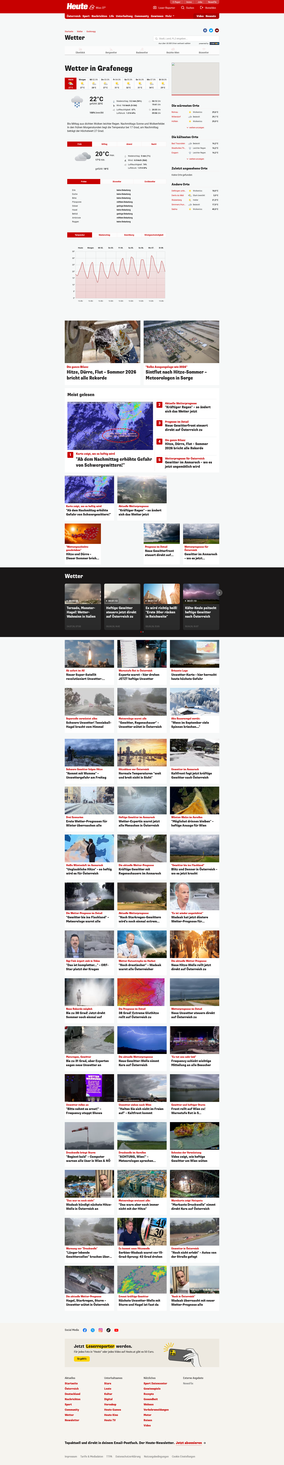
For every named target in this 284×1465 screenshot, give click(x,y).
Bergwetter (111, 52)
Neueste (211, 16)
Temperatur (80, 235)
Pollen (84, 181)
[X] (93, 1330)
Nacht (153, 144)
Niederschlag (104, 235)
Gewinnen (157, 16)
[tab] (141, 632)
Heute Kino (111, 1415)
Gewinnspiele (152, 1388)
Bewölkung (129, 235)
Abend (129, 144)
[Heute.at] (77, 6)
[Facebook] (205, 30)
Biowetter (204, 52)
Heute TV (110, 1420)
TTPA (109, 1456)
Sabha (174, 209)
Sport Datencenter (155, 1383)
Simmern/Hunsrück (180, 204)
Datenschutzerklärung (128, 1456)
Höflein (175, 121)
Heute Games (112, 1409)
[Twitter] (211, 30)
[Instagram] (101, 1330)
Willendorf (176, 117)
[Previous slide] (65, 593)
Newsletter (72, 1420)
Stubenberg (177, 200)
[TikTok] (108, 1330)
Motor (147, 1415)
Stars (107, 1383)
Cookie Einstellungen (183, 1456)
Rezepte (149, 1394)
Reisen (148, 1420)
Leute (107, 1388)
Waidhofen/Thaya (180, 148)
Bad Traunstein (178, 143)
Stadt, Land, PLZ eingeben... (173, 38)
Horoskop (110, 1404)
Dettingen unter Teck (181, 191)
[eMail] (217, 30)
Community (142, 16)
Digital (108, 1399)
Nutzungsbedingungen (156, 1456)
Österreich (74, 16)
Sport (86, 16)
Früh (80, 144)
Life (111, 16)
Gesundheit (151, 1399)
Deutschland (72, 1394)
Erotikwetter (150, 181)
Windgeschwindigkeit (153, 235)
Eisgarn (175, 153)
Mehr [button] (168, 16)
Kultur (108, 1394)
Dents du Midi (178, 195)
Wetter (75, 37)
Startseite (69, 31)
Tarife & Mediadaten (91, 1456)
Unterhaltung (124, 16)
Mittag (104, 144)
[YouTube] (116, 1330)
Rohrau (175, 112)
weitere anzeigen (196, 127)
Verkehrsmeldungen (156, 1409)
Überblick (80, 52)
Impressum (71, 1456)
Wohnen (149, 1404)
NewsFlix (188, 1383)
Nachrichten (72, 1399)
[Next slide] (219, 593)
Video (200, 16)
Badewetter (142, 52)
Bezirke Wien (172, 52)
